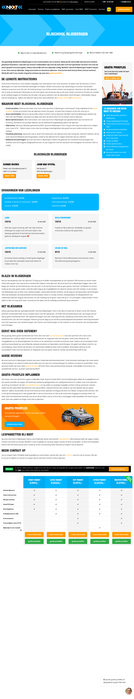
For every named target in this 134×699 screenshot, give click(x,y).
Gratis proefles (34, 541)
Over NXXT (79, 9)
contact (69, 455)
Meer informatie (34, 534)
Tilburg (66, 98)
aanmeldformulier (32, 385)
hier (19, 470)
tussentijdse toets (57, 336)
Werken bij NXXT (89, 2)
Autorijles (32, 9)
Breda (59, 98)
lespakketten (64, 439)
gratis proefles (124, 9)
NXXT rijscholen (68, 9)
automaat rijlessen (118, 469)
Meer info (9, 176)
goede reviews (32, 366)
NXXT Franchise (91, 9)
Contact (102, 9)
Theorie (41, 9)
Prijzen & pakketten (52, 9)
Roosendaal (76, 98)
